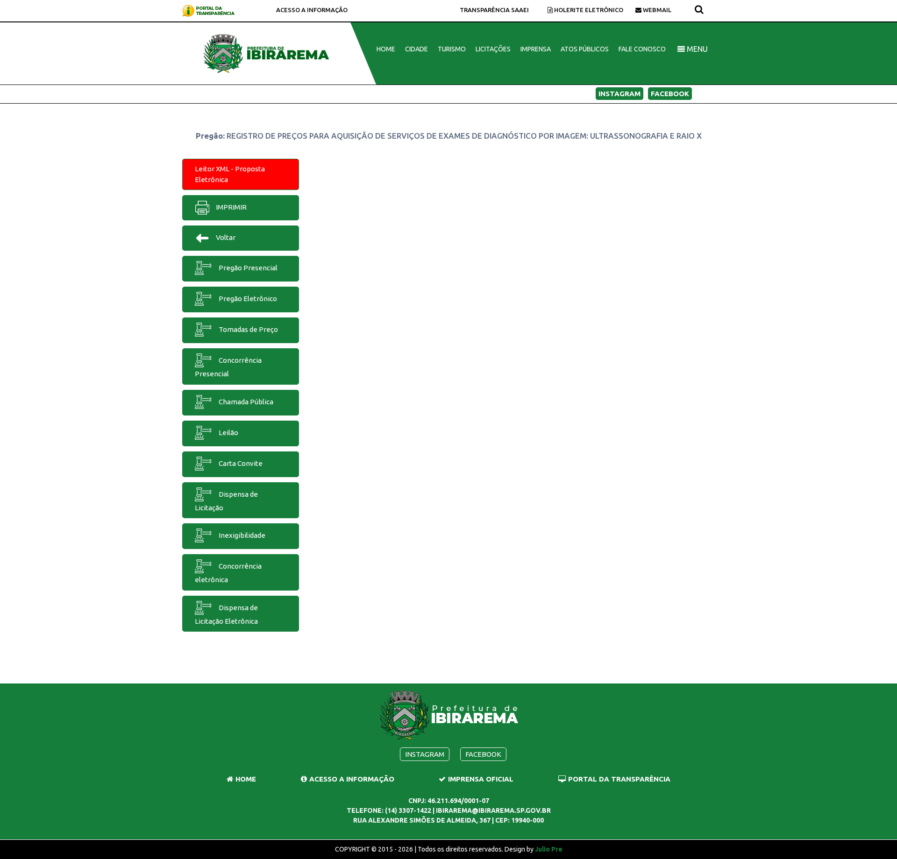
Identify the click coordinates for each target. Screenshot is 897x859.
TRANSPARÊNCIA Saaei (494, 10)
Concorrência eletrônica (228, 573)
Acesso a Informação (312, 10)
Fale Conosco (642, 49)
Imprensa (535, 49)
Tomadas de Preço (247, 329)
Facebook (670, 94)
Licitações (493, 49)
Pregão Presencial (247, 268)
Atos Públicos (585, 49)
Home (386, 49)
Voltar (224, 237)
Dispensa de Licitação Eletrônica (226, 614)
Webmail (656, 10)
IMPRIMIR (230, 207)
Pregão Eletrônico (247, 299)
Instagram (619, 94)
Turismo (452, 49)
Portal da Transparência (619, 779)
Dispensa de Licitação (226, 501)
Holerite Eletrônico (588, 10)
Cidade (416, 49)
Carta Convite (240, 463)
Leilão (227, 433)
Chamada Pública (245, 402)
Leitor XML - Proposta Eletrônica (230, 174)
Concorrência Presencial (228, 367)
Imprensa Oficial (480, 779)
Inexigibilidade (241, 535)
